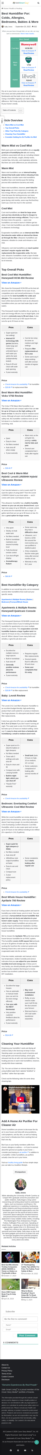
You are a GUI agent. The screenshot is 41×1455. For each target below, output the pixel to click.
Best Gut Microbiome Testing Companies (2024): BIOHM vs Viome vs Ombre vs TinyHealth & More (10, 1269)
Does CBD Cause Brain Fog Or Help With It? (9, 1294)
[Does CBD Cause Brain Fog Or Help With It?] (11, 1284)
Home (5, 8)
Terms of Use (6, 1374)
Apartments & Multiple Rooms (13, 599)
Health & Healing (15, 8)
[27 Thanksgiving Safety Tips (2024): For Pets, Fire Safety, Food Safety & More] (30, 1257)
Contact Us (6, 1368)
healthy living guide (15, 1162)
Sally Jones (8, 27)
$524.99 (8, 1035)
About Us (5, 1365)
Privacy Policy (7, 1371)
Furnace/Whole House (19, 602)
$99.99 (8, 576)
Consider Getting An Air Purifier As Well (21, 137)
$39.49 (8, 468)
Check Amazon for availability (16, 384)
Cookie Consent (8, 1377)
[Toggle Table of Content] (19, 110)
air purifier (23, 1152)
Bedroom (5, 602)
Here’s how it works (27, 33)
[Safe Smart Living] (20, 2)
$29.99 (8, 387)
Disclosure (6, 1379)
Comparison (21, 1172)
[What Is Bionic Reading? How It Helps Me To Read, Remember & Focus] (30, 1284)
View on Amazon (28, 51)
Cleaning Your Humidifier (15, 134)
